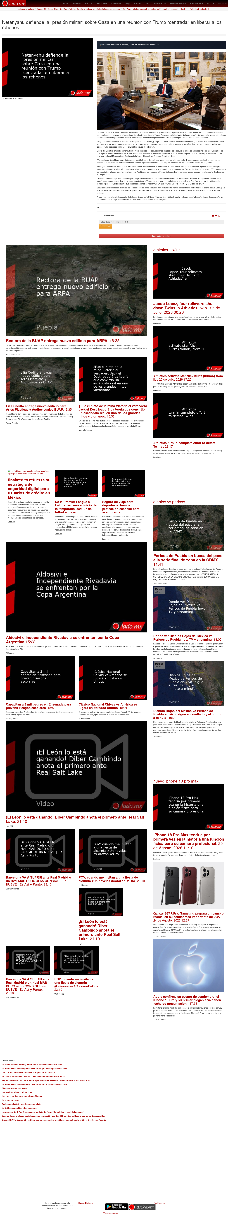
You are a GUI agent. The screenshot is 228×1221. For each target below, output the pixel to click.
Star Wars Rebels (67, 9)
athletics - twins (166, 249)
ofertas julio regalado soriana (108, 9)
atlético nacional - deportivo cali (146, 9)
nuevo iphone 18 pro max (175, 781)
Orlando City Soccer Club (47, 9)
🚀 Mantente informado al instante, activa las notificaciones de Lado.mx (130, 45)
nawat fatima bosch (170, 9)
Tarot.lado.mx (159, 1203)
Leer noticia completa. (161, 236)
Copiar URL (105, 226)
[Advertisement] (76, 451)
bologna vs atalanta (26, 9)
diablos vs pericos (169, 501)
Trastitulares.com (110, 1213)
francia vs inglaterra (85, 9)
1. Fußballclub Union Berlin (198, 9)
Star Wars (127, 9)
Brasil (182, 9)
